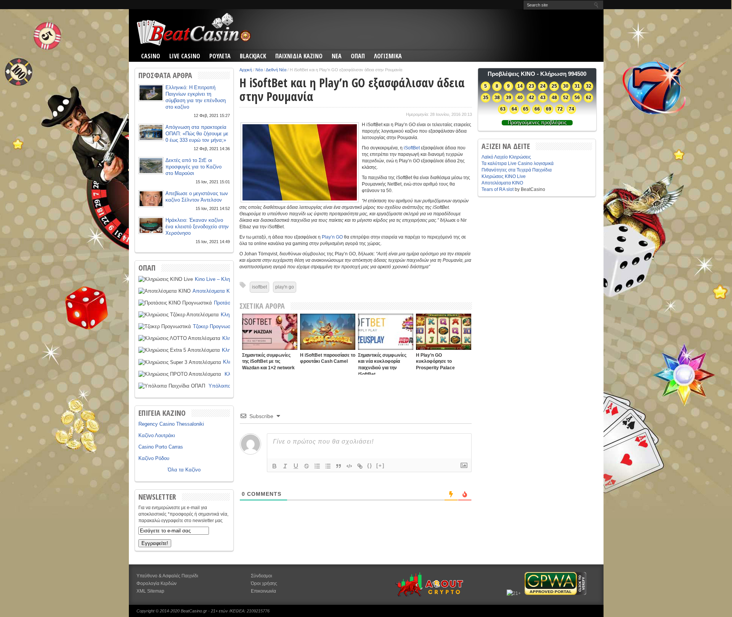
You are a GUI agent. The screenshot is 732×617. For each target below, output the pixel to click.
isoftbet (259, 287)
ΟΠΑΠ (358, 56)
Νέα (259, 69)
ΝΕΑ (337, 56)
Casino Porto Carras (160, 447)
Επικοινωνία (263, 591)
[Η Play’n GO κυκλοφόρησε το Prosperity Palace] (443, 332)
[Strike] (306, 466)
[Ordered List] (317, 466)
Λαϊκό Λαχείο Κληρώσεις (506, 157)
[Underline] (296, 466)
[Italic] (285, 466)
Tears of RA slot (498, 189)
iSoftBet (412, 148)
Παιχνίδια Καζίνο (299, 56)
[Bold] (274, 466)
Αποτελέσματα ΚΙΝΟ (216, 291)
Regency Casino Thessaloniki (171, 424)
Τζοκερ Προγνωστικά (216, 326)
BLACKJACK (253, 56)
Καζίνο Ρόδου (153, 458)
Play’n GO (332, 237)
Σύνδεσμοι (261, 576)
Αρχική (245, 69)
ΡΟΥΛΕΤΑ (220, 56)
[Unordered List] (328, 466)
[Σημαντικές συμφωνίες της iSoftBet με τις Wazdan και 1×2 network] (269, 332)
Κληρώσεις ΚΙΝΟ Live (504, 176)
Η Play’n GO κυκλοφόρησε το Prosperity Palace (435, 361)
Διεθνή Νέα (276, 69)
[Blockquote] (338, 466)
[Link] (360, 466)
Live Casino (184, 56)
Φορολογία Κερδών (156, 583)
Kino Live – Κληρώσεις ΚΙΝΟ (227, 279)
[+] (380, 465)
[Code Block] (349, 466)
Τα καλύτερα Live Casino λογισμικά (518, 163)
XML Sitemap (150, 591)
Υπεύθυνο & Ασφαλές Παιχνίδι (167, 576)
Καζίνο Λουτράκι (156, 435)
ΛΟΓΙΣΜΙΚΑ (388, 56)
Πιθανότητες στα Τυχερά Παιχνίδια (517, 170)
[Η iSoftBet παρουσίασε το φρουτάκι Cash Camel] (327, 332)
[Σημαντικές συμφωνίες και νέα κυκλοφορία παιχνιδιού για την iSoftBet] (385, 332)
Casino (150, 56)
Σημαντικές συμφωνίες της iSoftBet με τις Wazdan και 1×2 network (268, 361)
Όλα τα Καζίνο (184, 470)
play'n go (284, 287)
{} (369, 465)
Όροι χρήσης (264, 583)
